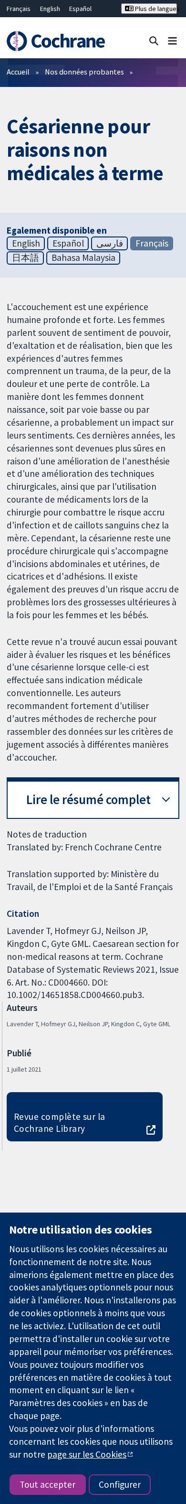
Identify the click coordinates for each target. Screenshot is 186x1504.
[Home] (55, 41)
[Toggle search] (153, 40)
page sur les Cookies (86, 1454)
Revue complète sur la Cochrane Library (59, 1122)
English (50, 8)
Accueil (18, 71)
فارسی (109, 243)
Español (80, 8)
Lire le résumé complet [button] (88, 799)
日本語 (25, 257)
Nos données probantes (84, 71)
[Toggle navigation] (172, 40)
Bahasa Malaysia (83, 257)
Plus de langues (155, 8)
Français (19, 8)
